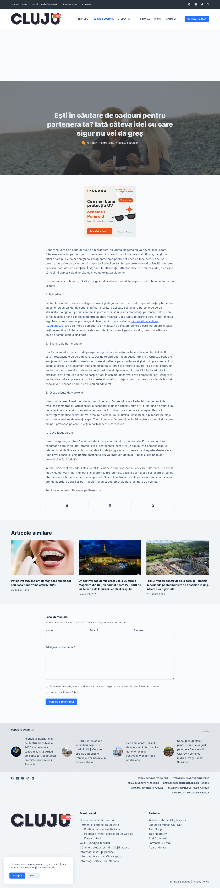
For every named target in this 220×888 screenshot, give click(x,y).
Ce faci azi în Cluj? (196, 19)
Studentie (124, 19)
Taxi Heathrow (158, 833)
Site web (139, 630)
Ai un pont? (87, 4)
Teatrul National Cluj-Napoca (167, 820)
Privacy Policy (70, 692)
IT (135, 19)
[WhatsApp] (152, 505)
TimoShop (155, 829)
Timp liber (83, 19)
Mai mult (171, 19)
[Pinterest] (27, 778)
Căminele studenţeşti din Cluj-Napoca (186, 783)
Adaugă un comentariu (60, 647)
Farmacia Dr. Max (160, 843)
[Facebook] (189, 4)
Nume (50, 630)
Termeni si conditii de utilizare (191, 778)
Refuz (33, 875)
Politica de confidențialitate (102, 829)
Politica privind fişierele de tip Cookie (108, 833)
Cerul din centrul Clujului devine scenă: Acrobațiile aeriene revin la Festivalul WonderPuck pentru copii (142, 751)
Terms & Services (180, 881)
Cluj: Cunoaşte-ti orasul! (143, 783)
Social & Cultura (104, 19)
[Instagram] (196, 4)
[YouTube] (33, 778)
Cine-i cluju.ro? (19, 4)
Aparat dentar (158, 847)
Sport (157, 19)
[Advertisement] (110, 55)
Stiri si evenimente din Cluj (153, 778)
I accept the (64, 692)
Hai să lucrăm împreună (44, 4)
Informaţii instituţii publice (147, 788)
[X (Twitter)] (110, 505)
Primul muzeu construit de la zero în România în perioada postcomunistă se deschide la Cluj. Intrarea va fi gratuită (177, 585)
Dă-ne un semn (69, 4)
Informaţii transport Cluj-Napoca (188, 788)
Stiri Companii (158, 838)
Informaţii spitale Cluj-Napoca (190, 792)
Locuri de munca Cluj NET (166, 824)
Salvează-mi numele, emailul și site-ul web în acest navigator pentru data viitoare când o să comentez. (105, 686)
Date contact (92, 838)
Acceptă (17, 875)
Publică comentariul (61, 701)
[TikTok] (202, 4)
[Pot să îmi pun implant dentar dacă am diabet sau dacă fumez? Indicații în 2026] (42, 557)
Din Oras (145, 19)
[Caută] (208, 4)
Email (94, 630)
